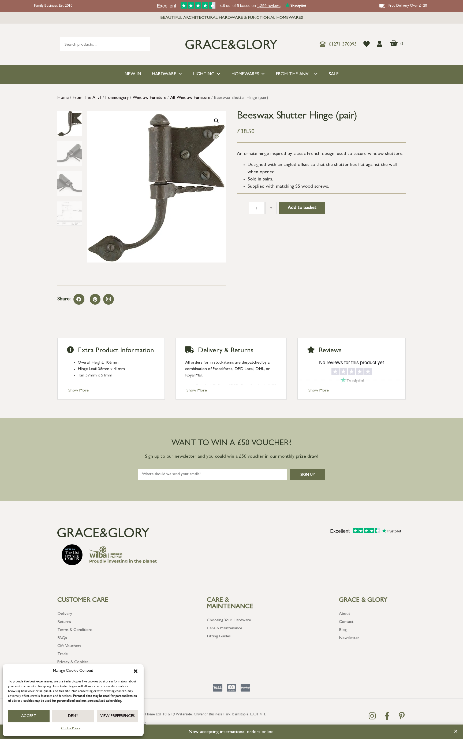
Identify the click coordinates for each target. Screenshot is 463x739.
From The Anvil (294, 74)
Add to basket (302, 208)
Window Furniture (149, 98)
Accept (28, 716)
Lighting (204, 74)
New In (133, 74)
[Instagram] (108, 299)
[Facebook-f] (387, 716)
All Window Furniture (190, 98)
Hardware (164, 74)
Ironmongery (117, 98)
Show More (78, 391)
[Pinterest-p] (402, 716)
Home (63, 98)
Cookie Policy (70, 728)
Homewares (245, 74)
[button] (135, 671)
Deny (73, 716)
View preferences (117, 716)
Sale (334, 74)
